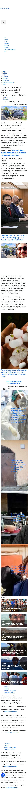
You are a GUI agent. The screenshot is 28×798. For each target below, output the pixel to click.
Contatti (6, 689)
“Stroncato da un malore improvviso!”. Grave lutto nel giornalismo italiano (13, 152)
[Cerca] (1, 19)
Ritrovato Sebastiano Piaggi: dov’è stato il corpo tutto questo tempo (12, 623)
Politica (6, 40)
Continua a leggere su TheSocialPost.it (14, 382)
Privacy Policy (4, 695)
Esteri (5, 42)
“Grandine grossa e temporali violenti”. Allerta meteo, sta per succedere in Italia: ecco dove (14, 373)
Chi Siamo (7, 687)
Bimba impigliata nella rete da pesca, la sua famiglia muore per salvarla (13, 681)
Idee (5, 38)
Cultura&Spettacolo (9, 49)
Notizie (3, 607)
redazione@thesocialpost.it (12, 732)
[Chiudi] (3, 22)
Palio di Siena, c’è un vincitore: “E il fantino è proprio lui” (13, 609)
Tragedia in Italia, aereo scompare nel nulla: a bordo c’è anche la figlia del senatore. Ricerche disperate (14, 652)
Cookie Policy (12, 695)
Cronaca (6, 43)
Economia (7, 47)
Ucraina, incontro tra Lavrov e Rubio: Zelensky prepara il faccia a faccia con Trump (14, 237)
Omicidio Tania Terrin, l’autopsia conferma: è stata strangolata (18, 517)
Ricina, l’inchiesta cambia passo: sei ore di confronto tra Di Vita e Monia (19, 569)
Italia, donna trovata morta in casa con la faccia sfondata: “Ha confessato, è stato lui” (18, 465)
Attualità (6, 45)
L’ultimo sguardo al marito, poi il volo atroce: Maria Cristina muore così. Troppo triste (13, 666)
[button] (3, 775)
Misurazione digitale (10, 691)
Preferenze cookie (9, 692)
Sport (5, 51)
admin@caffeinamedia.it (10, 711)
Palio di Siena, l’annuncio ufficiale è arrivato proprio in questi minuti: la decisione (13, 637)
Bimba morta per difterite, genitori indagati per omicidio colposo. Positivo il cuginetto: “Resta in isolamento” (18, 415)
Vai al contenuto (5, 9)
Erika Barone (9, 98)
